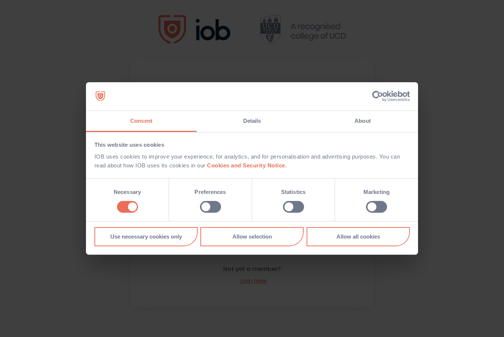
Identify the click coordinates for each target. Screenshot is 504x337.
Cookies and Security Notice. (247, 165)
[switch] (210, 207)
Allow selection (252, 236)
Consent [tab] (141, 121)
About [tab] (363, 121)
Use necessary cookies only (146, 236)
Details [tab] (252, 121)
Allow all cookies (358, 236)
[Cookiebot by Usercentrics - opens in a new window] (377, 96)
